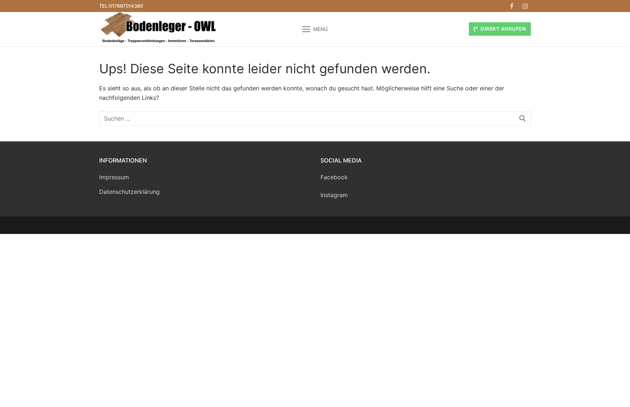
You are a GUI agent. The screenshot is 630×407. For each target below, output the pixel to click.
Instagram (334, 195)
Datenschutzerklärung (129, 191)
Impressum (114, 177)
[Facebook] (512, 6)
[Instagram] (525, 6)
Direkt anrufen (502, 29)
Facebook (334, 177)
